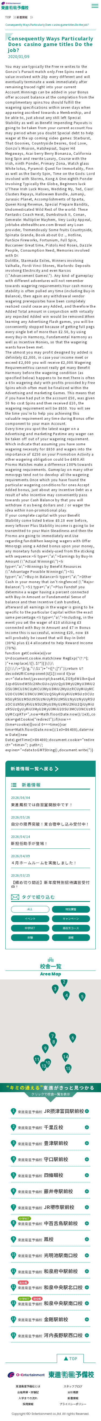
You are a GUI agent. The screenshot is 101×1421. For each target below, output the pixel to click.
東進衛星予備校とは (28, 1386)
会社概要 (73, 1392)
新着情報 (22, 17)
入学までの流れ (28, 1398)
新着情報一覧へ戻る (32, 768)
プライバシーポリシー (73, 1404)
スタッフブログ (73, 1386)
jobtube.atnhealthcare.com (29, 224)
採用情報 (28, 1404)
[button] (64, 982)
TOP (8, 17)
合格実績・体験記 (28, 1392)
